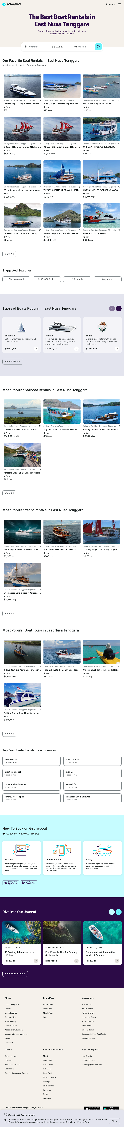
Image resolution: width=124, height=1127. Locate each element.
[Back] (112, 308)
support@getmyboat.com (92, 1064)
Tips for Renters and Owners (16, 1073)
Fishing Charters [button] (88, 1013)
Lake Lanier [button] (47, 1060)
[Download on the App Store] (10, 883)
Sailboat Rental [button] (88, 1030)
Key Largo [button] (47, 1090)
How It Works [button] (48, 1004)
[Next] (119, 308)
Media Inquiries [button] (11, 1013)
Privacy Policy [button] (83, 1122)
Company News (11, 1056)
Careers (8, 1009)
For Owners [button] (47, 1009)
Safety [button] (45, 1017)
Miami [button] (45, 1056)
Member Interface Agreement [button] (16, 1034)
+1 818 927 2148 (88, 1060)
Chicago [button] (46, 1081)
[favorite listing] (40, 100)
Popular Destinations (53, 1049)
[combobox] (36, 46)
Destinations (10, 1069)
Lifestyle (8, 1060)
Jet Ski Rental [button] (87, 1009)
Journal (8, 1049)
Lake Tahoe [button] (48, 1064)
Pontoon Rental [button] (88, 1021)
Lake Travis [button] (47, 1073)
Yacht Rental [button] (87, 1026)
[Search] (98, 46)
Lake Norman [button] (48, 1086)
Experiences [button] (88, 998)
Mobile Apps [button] (48, 1013)
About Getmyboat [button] (12, 1004)
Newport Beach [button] (49, 1077)
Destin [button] (45, 1094)
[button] (8, 65)
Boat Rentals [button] (87, 1004)
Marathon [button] (47, 1098)
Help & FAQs (87, 1056)
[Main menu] (119, 4)
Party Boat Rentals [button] (89, 1038)
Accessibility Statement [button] (14, 1030)
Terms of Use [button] (71, 1119)
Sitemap (8, 1038)
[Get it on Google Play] (29, 883)
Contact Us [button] (9, 1043)
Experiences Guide (12, 1064)
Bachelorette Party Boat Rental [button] (94, 1034)
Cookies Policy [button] (11, 1026)
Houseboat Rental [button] (89, 1017)
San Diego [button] (47, 1069)
